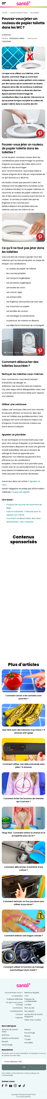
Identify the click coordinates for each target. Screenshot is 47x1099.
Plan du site (29, 1008)
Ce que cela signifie (20, 492)
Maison (27, 1029)
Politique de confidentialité (30, 1000)
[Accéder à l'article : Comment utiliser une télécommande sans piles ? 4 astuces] (23, 749)
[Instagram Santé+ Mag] (15, 1085)
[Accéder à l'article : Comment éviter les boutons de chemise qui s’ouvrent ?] (23, 783)
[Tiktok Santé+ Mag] (24, 1085)
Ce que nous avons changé (14, 1003)
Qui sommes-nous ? (14, 992)
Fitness (27, 1036)
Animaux (5, 1035)
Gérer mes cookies (32, 1020)
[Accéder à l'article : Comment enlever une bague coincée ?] (23, 920)
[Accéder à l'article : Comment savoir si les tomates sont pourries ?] (23, 680)
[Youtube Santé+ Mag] (10, 1086)
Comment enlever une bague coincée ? (23, 935)
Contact (19, 1014)
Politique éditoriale (15, 999)
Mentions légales (31, 992)
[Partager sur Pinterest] (40, 133)
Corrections (18, 1008)
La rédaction (6, 35)
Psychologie (29, 1033)
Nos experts (29, 1011)
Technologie (7, 1045)
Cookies (27, 1004)
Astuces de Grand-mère (10, 1030)
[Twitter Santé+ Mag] (19, 1086)
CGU (26, 996)
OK (24, 1067)
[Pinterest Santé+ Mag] (6, 1085)
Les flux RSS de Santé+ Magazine (33, 1015)
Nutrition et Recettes (10, 1038)
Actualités (28, 1042)
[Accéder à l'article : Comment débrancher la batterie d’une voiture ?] (23, 852)
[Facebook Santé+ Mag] (2, 1085)
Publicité (19, 1017)
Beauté (5, 1041)
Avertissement (16, 1011)
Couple (27, 1039)
